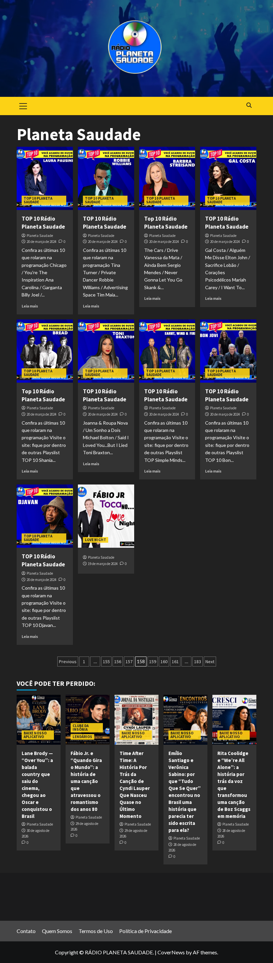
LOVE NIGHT (95, 539)
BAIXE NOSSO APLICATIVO (35, 735)
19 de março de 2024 (103, 563)
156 (117, 662)
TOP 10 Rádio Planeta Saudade (43, 222)
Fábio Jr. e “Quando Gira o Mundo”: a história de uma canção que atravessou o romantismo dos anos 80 (86, 781)
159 (152, 662)
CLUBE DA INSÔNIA (81, 727)
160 (163, 662)
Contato (26, 931)
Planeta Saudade (40, 235)
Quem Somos (57, 931)
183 (197, 662)
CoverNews (171, 952)
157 (129, 662)
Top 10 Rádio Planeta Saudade (165, 222)
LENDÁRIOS (82, 736)
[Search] (249, 105)
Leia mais (30, 305)
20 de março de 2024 (41, 241)
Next (209, 662)
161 (175, 662)
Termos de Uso (96, 931)
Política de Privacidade (145, 931)
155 (106, 662)
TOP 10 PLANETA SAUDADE (38, 200)
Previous (68, 662)
